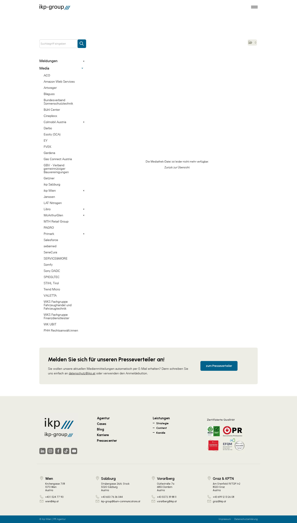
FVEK (47, 146)
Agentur (103, 418)
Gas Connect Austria (58, 159)
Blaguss (49, 94)
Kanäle (160, 432)
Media (44, 68)
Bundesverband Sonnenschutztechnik (58, 101)
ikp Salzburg (52, 184)
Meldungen (48, 61)
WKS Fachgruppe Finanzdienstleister (56, 316)
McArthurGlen (53, 215)
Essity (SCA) (52, 134)
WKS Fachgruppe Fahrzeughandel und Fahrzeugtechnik (58, 305)
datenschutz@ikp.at (82, 373)
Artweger (50, 87)
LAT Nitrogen (53, 203)
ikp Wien (50, 190)
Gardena (49, 153)
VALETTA (50, 295)
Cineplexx (50, 116)
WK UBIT (50, 324)
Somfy (48, 264)
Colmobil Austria (55, 122)
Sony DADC (52, 271)
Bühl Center (52, 109)
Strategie (162, 423)
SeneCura (50, 252)
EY (45, 140)
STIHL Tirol (51, 283)
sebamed (50, 246)
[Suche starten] (82, 42)
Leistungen (161, 418)
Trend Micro (52, 289)
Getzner (49, 178)
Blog (100, 429)
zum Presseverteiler (219, 366)
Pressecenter (107, 440)
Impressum (225, 519)
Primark (49, 234)
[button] (252, 42)
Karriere (103, 435)
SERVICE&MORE (56, 258)
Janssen (49, 197)
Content (161, 428)
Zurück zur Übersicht (177, 167)
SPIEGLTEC (51, 277)
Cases (101, 424)
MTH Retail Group (56, 221)
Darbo (48, 128)
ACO (47, 75)
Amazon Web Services (59, 81)
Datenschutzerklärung (246, 519)
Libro (47, 209)
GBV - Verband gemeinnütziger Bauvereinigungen (56, 168)
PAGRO (49, 227)
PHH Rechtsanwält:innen (61, 330)
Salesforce (51, 240)
